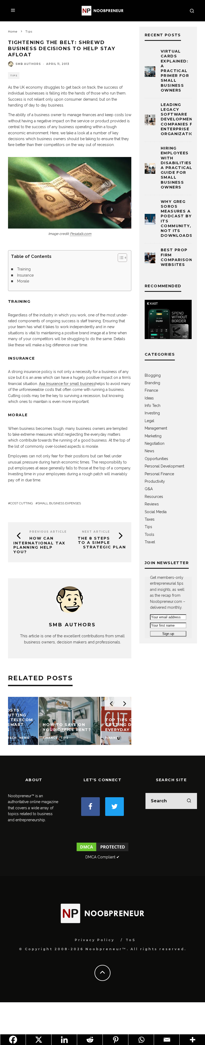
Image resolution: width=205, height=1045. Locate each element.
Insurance (25, 275)
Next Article (96, 531)
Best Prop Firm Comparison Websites (176, 257)
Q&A (149, 489)
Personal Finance (159, 474)
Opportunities (156, 459)
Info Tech (152, 405)
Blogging (153, 375)
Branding (152, 383)
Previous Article (48, 531)
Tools (149, 534)
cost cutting (21, 503)
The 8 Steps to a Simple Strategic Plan (102, 543)
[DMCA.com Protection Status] (102, 851)
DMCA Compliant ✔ (102, 857)
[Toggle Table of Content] (120, 257)
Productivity (155, 481)
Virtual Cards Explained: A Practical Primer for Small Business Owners (175, 71)
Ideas (149, 398)
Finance (151, 390)
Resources (154, 496)
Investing (152, 413)
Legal (149, 421)
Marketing (153, 436)
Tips (13, 75)
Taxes (150, 519)
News (149, 451)
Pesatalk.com (80, 234)
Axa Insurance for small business (67, 384)
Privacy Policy (95, 940)
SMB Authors (28, 64)
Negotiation (154, 443)
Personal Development (164, 466)
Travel (150, 542)
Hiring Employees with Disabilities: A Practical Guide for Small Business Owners (177, 168)
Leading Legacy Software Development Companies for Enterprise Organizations (180, 119)
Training (24, 269)
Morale (23, 281)
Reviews (152, 504)
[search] (189, 801)
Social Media (156, 512)
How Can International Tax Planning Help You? (39, 545)
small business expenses (59, 503)
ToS (131, 940)
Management (156, 428)
